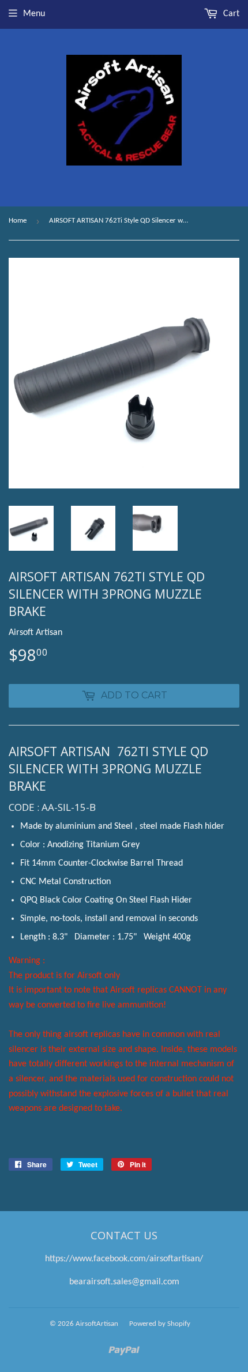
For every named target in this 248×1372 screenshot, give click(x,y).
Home (18, 220)
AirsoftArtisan (97, 1324)
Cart (230, 13)
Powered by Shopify (159, 1324)
